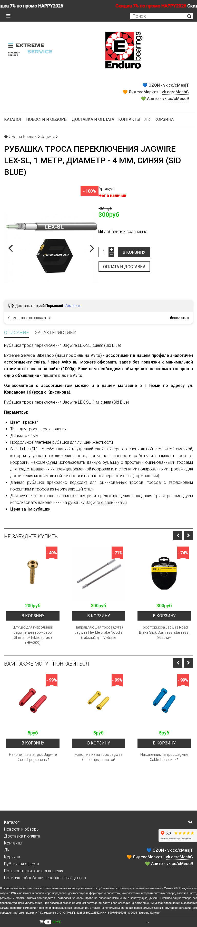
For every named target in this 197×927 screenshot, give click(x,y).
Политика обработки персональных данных (45, 877)
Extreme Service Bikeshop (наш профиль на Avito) (53, 355)
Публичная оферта (21, 863)
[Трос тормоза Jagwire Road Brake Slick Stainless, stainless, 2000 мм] (164, 573)
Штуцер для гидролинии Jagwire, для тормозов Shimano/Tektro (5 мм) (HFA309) (33, 635)
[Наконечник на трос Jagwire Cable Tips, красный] (33, 700)
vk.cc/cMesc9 (175, 98)
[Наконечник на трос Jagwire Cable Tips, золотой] (98, 700)
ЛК (147, 119)
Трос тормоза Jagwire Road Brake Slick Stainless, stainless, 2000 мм (164, 632)
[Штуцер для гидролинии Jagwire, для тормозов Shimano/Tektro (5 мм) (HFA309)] (33, 573)
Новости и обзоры (47, 119)
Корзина (164, 119)
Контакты (129, 119)
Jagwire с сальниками (106, 502)
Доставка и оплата (93, 119)
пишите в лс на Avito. (63, 375)
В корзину (134, 252)
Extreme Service (149, 912)
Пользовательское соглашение (34, 870)
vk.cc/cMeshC (175, 91)
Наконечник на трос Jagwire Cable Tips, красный (33, 757)
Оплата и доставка (124, 266)
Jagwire (48, 136)
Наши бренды (24, 136)
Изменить (73, 306)
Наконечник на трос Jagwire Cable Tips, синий (164, 757)
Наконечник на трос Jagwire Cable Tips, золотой (98, 757)
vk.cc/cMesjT (176, 85)
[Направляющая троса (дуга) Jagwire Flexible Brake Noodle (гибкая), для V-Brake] (98, 573)
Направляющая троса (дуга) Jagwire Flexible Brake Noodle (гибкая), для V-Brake (98, 632)
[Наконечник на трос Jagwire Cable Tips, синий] (164, 700)
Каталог (13, 119)
